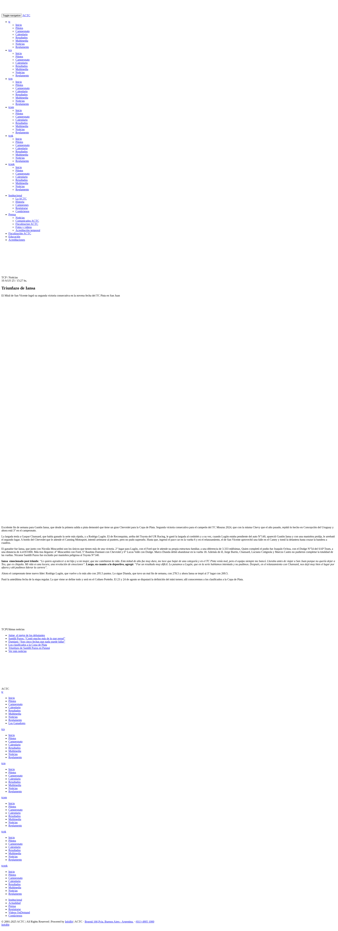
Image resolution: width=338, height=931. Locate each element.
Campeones (22, 204)
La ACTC (21, 198)
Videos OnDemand (19, 912)
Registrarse (21, 208)
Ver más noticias (17, 651)
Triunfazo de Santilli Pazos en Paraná (29, 647)
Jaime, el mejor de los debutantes (26, 635)
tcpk (10, 135)
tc (9, 21)
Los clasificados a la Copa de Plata (27, 644)
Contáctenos (22, 211)
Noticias (20, 43)
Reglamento (22, 47)
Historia (19, 201)
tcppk (11, 164)
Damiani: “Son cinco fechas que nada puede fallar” (36, 641)
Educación (14, 236)
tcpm (11, 107)
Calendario (21, 34)
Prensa (12, 214)
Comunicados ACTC (27, 220)
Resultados (21, 37)
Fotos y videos (23, 227)
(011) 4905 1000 (145, 921)
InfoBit (69, 921)
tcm (10, 78)
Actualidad (14, 902)
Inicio (18, 24)
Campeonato (22, 31)
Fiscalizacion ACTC (26, 223)
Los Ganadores (16, 723)
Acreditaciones (16, 239)
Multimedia (21, 40)
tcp (10, 50)
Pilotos (19, 28)
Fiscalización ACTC (19, 233)
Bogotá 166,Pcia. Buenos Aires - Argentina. (109, 921)
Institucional (15, 195)
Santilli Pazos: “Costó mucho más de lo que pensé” (36, 638)
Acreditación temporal (27, 230)
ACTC (26, 15)
